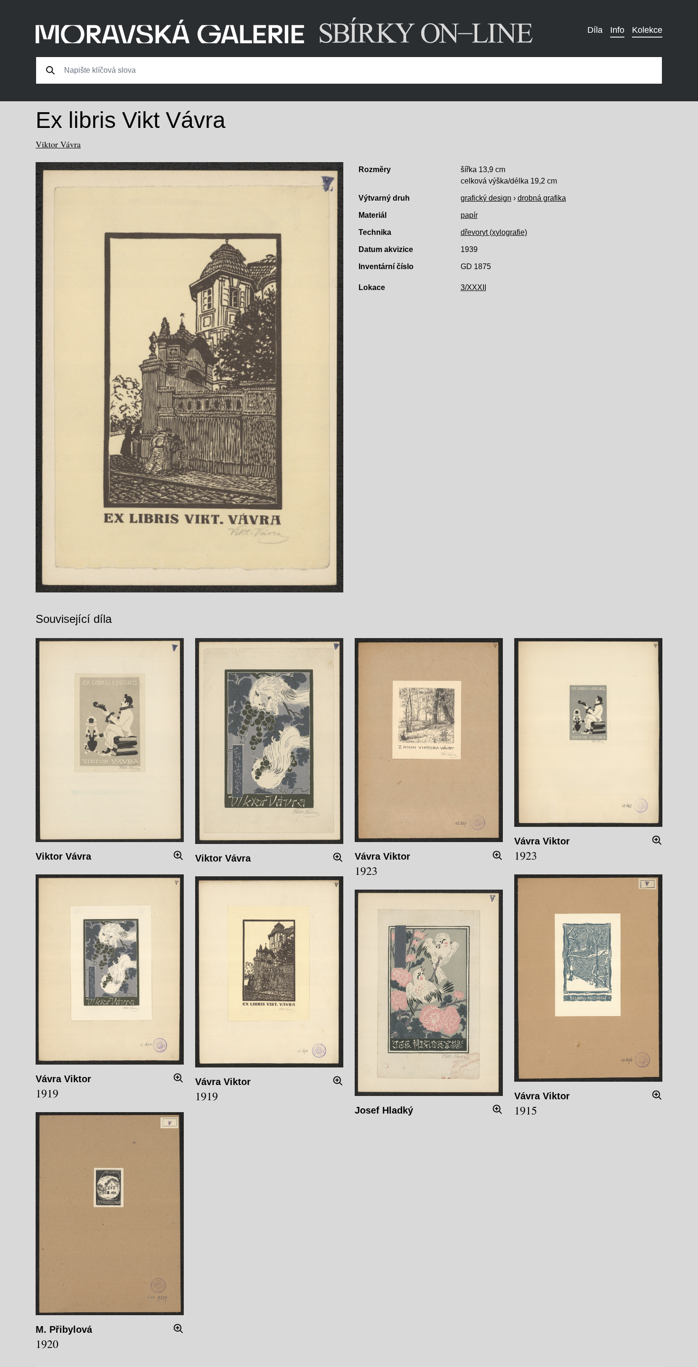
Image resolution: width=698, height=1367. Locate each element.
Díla (595, 30)
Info (617, 30)
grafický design (486, 198)
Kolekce (647, 30)
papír (469, 215)
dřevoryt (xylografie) (494, 232)
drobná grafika (542, 198)
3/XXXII (473, 287)
